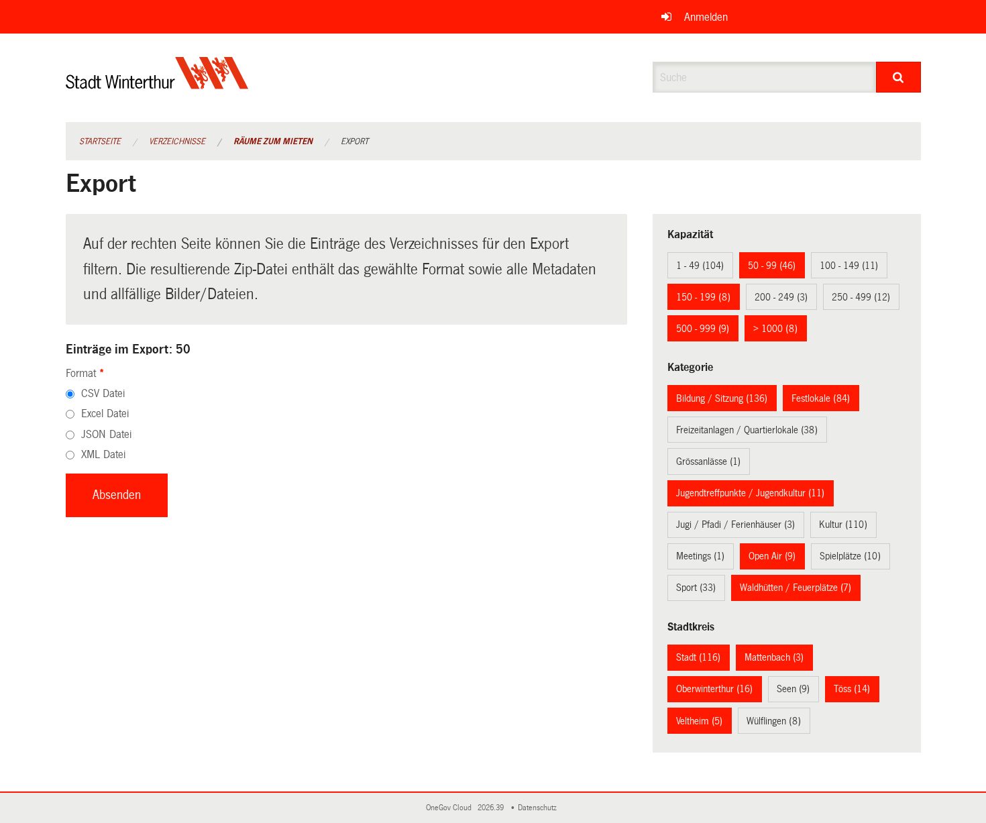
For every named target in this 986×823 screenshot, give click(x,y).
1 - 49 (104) (700, 265)
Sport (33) (696, 587)
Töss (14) (852, 688)
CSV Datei (103, 393)
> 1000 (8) (775, 328)
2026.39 (492, 808)
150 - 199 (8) (703, 297)
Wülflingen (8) (774, 721)
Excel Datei (105, 413)
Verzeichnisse (177, 141)
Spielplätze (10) (850, 556)
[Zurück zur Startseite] (157, 84)
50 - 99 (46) (772, 265)
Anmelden (706, 17)
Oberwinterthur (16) (714, 688)
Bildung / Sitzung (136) (721, 398)
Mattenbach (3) (774, 657)
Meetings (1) (700, 556)
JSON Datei (106, 434)
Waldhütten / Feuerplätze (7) (795, 587)
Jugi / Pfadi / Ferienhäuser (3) (735, 524)
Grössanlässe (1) (708, 461)
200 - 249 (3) (781, 297)
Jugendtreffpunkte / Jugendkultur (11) (750, 493)
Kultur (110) (843, 524)
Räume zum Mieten (273, 141)
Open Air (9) (772, 556)
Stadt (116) (698, 657)
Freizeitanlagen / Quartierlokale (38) (747, 430)
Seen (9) (793, 688)
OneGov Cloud (451, 808)
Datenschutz (539, 808)
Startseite (100, 141)
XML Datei (103, 454)
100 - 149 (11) (849, 265)
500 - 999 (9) (702, 328)
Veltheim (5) (699, 721)
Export (354, 141)
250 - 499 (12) (861, 297)
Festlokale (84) (820, 398)
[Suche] (898, 77)
